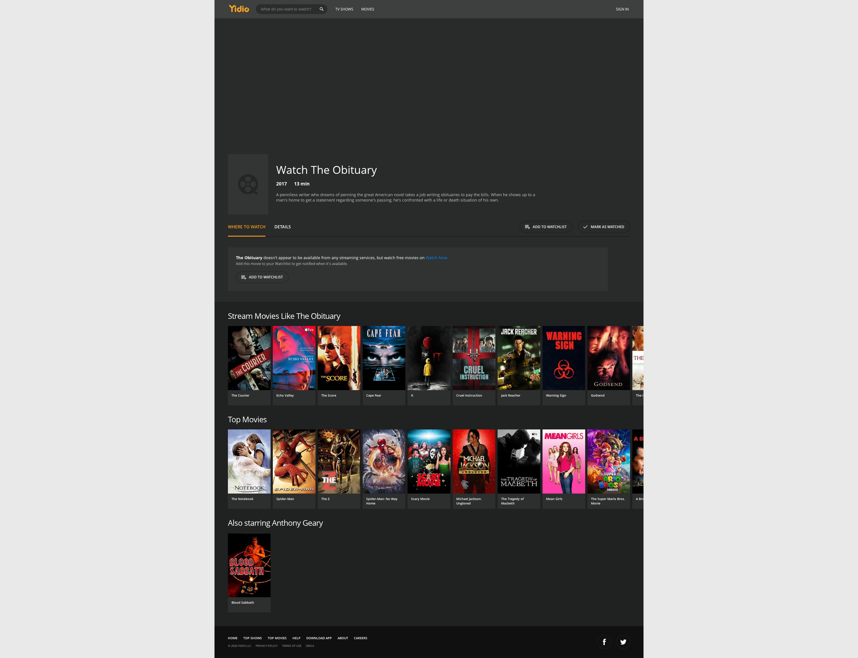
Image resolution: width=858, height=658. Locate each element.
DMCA (310, 646)
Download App (319, 638)
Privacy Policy (267, 646)
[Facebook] (604, 642)
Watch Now (436, 257)
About (343, 638)
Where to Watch (246, 227)
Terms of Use (291, 646)
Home (233, 638)
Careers (360, 638)
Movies (367, 9)
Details (282, 227)
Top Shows (252, 638)
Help (296, 638)
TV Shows (344, 9)
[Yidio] (239, 10)
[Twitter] (623, 642)
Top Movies (277, 638)
